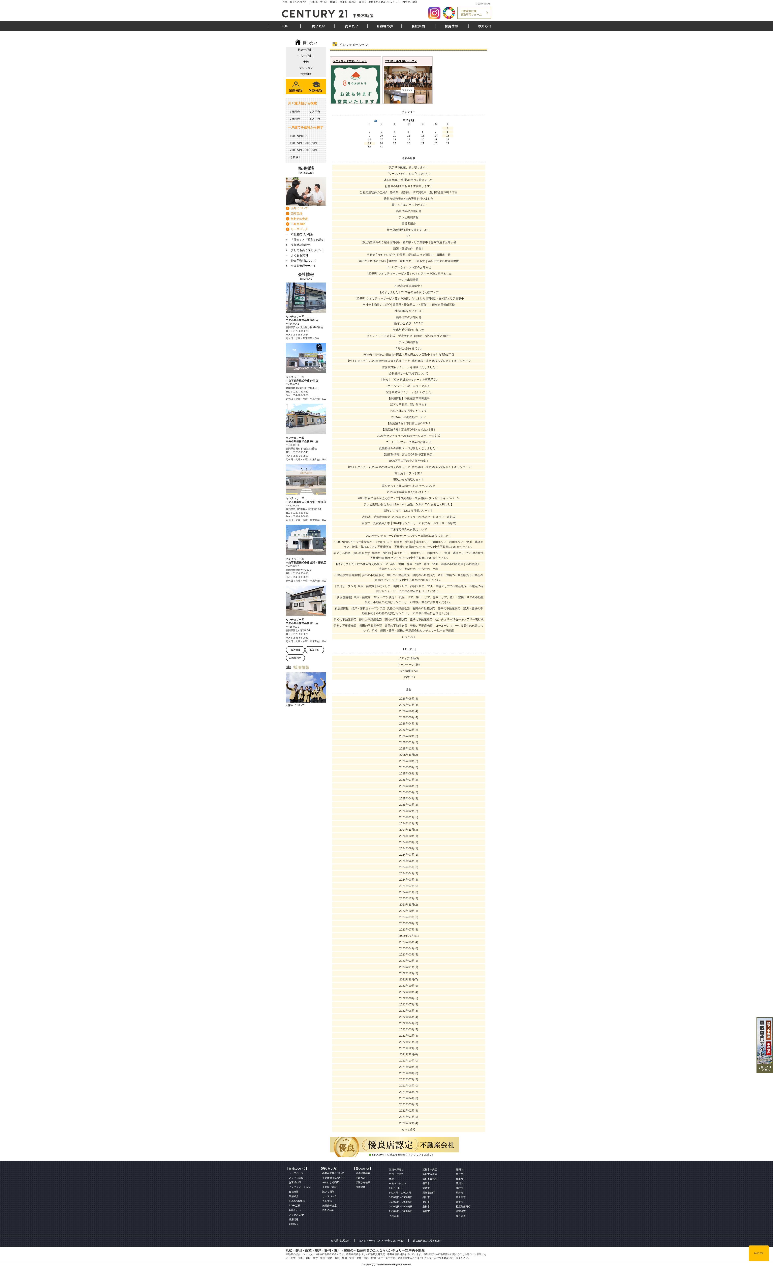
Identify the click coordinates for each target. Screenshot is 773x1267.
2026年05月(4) (408, 717)
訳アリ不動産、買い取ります (408, 404)
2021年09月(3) (408, 1066)
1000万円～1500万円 (400, 1197)
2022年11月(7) (408, 979)
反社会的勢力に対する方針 (427, 1240)
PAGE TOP (759, 1253)
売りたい (352, 26)
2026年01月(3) (408, 742)
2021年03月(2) (408, 1104)
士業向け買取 (329, 1187)
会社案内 (418, 26)
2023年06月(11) (409, 935)
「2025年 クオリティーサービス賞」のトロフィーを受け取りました (409, 273)
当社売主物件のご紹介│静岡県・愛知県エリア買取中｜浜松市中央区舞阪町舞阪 (409, 261)
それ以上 (295, 157)
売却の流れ (328, 1210)
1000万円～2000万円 (303, 143)
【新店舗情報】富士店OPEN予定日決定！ (408, 454)
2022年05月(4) (408, 1017)
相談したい (295, 1210)
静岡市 (459, 1169)
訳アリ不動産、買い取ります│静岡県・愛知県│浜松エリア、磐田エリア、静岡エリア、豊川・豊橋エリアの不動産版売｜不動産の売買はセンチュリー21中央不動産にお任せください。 (409, 555)
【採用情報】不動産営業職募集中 (409, 398)
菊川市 (459, 1183)
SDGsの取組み (297, 1201)
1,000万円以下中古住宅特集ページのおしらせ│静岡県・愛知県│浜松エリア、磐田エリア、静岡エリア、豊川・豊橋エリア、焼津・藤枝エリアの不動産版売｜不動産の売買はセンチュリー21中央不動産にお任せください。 (408, 544)
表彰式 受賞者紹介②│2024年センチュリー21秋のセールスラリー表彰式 (408, 517)
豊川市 (426, 1202)
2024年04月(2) (408, 873)
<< (375, 120)
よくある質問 (299, 255)
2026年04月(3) (408, 723)
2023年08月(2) (408, 923)
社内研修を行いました (409, 311)
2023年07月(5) (408, 929)
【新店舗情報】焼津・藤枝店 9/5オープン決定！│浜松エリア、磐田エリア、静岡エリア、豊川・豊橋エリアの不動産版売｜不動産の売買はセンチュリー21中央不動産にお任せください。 (409, 600)
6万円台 (315, 111)
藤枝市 (459, 1188)
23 (369, 143)
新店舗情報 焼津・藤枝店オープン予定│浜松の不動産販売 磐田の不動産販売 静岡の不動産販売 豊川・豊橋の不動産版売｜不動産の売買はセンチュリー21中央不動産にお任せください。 (409, 611)
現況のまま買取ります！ (408, 479)
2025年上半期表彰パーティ (401, 61)
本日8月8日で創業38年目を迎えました (408, 179)
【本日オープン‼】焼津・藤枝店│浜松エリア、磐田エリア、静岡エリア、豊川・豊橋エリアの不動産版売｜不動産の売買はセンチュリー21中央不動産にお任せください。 (409, 589)
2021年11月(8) (408, 1054)
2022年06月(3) (408, 1010)
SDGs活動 (294, 1205)
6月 (408, 236)
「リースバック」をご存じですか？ (408, 173)
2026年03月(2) (408, 729)
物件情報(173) (409, 670)
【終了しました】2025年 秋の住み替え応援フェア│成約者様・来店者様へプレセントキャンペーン (408, 360)
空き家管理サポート (303, 265)
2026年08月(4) (408, 698)
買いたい (319, 26)
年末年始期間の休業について (408, 529)
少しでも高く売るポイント (308, 250)
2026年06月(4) (408, 711)
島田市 (459, 1178)
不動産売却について (333, 1173)
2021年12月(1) (408, 1048)
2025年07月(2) (408, 779)
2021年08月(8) (408, 1073)
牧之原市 (461, 1215)
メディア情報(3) (408, 658)
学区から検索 (363, 1182)
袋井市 (459, 1174)
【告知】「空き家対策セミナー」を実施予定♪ (409, 379)
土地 (306, 61)
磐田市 (426, 1183)
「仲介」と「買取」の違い (308, 239)
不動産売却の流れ (302, 234)
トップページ (296, 1173)
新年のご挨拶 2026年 (408, 323)
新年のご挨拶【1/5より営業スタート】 (408, 510)
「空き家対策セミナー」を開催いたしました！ (408, 367)
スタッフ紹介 (296, 1177)
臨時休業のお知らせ (408, 211)
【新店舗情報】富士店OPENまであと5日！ (408, 429)
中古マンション (397, 1183)
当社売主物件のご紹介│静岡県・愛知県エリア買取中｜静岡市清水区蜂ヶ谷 (408, 242)
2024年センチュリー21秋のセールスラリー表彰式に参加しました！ (409, 535)
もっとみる (409, 636)
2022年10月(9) (408, 985)
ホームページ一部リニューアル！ (409, 385)
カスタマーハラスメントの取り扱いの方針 (382, 1240)
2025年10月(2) (408, 761)
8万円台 (315, 118)
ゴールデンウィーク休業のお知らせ (408, 267)
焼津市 (459, 1192)
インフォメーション (300, 1187)
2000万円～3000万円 (303, 150)
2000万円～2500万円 (400, 1206)
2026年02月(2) (408, 736)
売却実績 (296, 213)
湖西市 (426, 1188)
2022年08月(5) (408, 998)
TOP (284, 26)
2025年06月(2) (408, 786)
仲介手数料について (303, 260)
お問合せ (294, 1224)
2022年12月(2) (408, 973)
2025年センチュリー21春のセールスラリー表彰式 (408, 435)
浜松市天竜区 (430, 1178)
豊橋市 (426, 1206)
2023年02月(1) (408, 960)
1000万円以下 (299, 136)
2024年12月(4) (408, 823)
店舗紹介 (294, 1196)
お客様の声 (385, 26)
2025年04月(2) (408, 798)
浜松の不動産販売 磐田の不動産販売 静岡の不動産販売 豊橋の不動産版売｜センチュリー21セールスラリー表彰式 (409, 619)
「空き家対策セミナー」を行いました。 (408, 392)
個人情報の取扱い (340, 1240)
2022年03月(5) (408, 1029)
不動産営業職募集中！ (409, 286)
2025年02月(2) (408, 811)
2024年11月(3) (408, 829)
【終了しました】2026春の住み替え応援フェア (409, 292)
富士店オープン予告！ (409, 473)
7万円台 (295, 118)
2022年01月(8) (408, 1041)
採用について (296, 705)
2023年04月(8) (408, 948)
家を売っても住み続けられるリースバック (408, 485)
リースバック (299, 229)
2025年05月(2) (408, 792)
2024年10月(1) (408, 835)
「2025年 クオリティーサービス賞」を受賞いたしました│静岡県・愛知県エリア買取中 (408, 298)
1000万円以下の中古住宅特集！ (409, 460)
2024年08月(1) (408, 848)
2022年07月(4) (408, 1004)
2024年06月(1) (408, 860)
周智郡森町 (429, 1192)
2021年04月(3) (408, 1098)
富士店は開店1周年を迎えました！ (409, 229)
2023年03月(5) (408, 954)
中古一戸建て (306, 55)
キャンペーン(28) (409, 664)
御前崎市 (461, 1211)
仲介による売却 (330, 1182)
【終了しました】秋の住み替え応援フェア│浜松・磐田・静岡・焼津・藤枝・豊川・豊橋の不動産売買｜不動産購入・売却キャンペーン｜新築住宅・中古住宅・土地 (409, 566)
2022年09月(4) (408, 992)
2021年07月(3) (408, 1079)
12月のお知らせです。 (408, 348)
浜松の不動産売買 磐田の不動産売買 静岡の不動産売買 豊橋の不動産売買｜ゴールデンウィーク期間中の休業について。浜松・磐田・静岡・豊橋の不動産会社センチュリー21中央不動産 (408, 628)
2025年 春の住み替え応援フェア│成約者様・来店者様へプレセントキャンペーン (409, 498)
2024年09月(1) (408, 842)
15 (447, 135)
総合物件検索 (363, 1173)
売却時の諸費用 (301, 244)
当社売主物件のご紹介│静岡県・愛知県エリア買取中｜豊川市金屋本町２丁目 (409, 192)
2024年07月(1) (408, 854)
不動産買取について (333, 1177)
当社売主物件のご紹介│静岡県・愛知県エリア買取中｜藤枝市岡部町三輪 (409, 304)
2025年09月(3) (408, 767)
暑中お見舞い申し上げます (409, 204)
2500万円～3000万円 (400, 1211)
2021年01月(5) (408, 1116)
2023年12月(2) (408, 898)
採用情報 (451, 26)
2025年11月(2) (408, 754)
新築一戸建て (306, 49)
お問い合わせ (484, 3)
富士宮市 (461, 1197)
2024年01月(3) (408, 892)
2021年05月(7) (408, 1091)
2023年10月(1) (408, 910)
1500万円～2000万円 (400, 1202)
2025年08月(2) (408, 773)
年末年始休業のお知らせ (408, 329)
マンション (306, 67)
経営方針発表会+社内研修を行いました (408, 198)
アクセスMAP (296, 1214)
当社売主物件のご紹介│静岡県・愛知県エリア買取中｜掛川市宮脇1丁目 (408, 354)
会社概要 (294, 1191)
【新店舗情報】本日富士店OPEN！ (408, 423)
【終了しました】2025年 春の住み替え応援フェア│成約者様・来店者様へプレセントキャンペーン (408, 467)
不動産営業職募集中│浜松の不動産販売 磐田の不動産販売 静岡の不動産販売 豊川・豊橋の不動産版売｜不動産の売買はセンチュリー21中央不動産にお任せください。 (409, 577)
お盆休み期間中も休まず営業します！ (409, 186)
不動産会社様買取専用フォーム (471, 12)
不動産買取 (298, 224)
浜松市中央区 (430, 1169)
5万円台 (295, 111)
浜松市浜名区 (430, 1174)
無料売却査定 (299, 218)
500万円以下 (396, 1188)
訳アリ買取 (328, 1191)
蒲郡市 (426, 1211)
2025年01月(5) (408, 817)
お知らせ (485, 26)
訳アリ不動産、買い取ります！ (408, 167)
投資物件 (306, 74)
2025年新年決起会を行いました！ (408, 492)
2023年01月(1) (408, 967)
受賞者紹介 (409, 223)
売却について (299, 208)
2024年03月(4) (408, 879)
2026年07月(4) (408, 704)
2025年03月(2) (408, 804)
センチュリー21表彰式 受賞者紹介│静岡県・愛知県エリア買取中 (409, 335)
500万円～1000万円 (400, 1192)
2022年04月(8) (408, 1023)
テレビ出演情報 (409, 217)
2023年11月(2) (408, 904)
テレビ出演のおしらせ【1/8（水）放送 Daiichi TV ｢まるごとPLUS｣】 (409, 504)
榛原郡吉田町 (463, 1206)
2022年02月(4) (408, 1035)
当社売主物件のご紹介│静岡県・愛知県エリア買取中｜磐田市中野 (409, 254)
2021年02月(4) (408, 1110)
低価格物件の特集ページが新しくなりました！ (408, 448)
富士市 (459, 1202)
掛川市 (426, 1197)
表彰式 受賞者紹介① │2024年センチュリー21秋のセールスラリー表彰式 (409, 523)
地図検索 (360, 1177)
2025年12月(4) (408, 748)
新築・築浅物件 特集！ (408, 248)
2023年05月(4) (408, 942)
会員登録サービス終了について (408, 373)
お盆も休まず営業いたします (350, 61)
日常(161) (408, 677)
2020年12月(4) (408, 1123)
